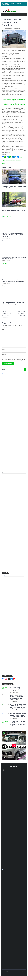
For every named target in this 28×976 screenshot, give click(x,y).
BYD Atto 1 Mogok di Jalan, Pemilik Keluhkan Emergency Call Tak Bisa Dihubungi (12, 234)
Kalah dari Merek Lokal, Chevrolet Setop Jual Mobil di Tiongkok (14, 258)
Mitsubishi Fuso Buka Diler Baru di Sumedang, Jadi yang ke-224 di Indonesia (7, 313)
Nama (3, 344)
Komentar (4, 329)
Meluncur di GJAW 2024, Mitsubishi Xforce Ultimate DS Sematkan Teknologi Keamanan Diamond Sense (14, 105)
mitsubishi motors (6, 162)
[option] (18, 3)
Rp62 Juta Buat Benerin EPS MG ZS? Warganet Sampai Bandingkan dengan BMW (13, 210)
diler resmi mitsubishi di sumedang (12, 160)
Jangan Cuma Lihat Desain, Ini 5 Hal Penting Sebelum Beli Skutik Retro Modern (18, 715)
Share (20, 157)
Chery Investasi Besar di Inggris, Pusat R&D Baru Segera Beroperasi (13, 303)
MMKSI (13, 162)
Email (3, 349)
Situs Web (4, 354)
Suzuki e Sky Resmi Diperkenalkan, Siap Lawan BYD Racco (14, 187)
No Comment (17, 28)
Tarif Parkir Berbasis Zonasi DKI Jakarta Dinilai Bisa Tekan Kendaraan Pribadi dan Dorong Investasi (18, 707)
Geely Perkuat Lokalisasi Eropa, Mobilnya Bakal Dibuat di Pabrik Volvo (13, 280)
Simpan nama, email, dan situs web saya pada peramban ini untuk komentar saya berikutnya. (13, 360)
